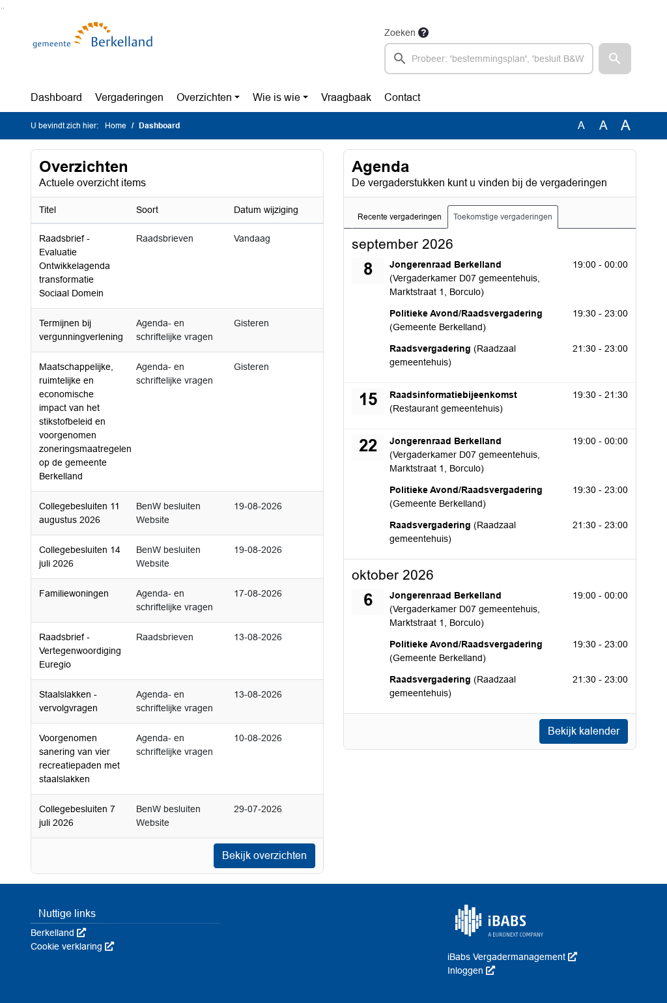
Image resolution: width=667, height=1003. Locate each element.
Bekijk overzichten (264, 855)
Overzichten (204, 97)
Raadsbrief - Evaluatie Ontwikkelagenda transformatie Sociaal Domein (74, 265)
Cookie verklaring (72, 946)
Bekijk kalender (583, 731)
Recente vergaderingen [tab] (400, 216)
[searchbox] (488, 58)
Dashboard (56, 97)
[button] (615, 58)
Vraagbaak (346, 97)
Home (115, 125)
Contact (402, 97)
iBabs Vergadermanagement (512, 957)
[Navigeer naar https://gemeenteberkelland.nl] (95, 49)
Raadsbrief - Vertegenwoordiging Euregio (80, 651)
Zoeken (400, 32)
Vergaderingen (129, 97)
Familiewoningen (74, 593)
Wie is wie (276, 97)
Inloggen (471, 970)
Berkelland (58, 932)
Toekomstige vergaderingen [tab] (502, 216)
